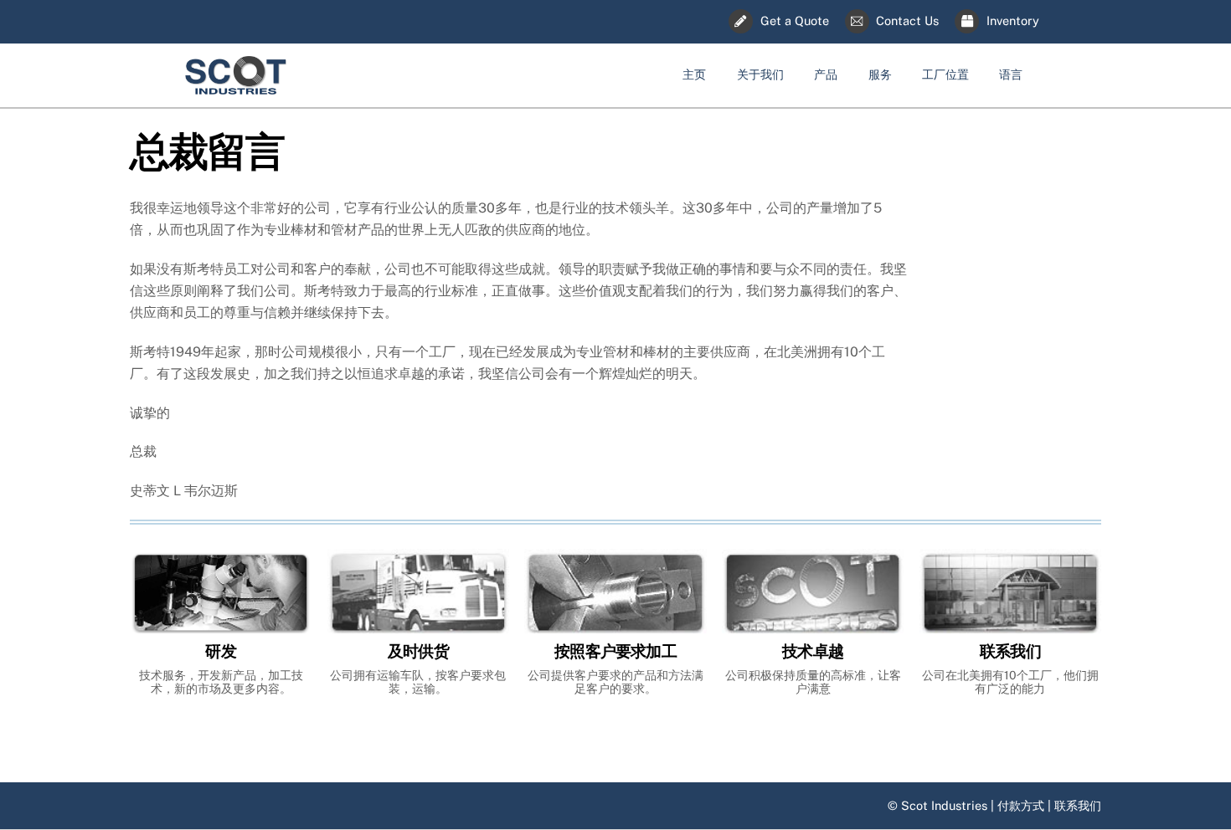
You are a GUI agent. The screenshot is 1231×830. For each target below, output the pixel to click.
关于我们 (760, 74)
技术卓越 (812, 652)
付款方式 (1020, 805)
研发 (220, 652)
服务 (880, 74)
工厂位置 (945, 74)
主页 (694, 74)
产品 (825, 74)
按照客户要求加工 (615, 652)
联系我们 (1010, 652)
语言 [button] (1010, 74)
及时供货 (418, 652)
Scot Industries (944, 805)
